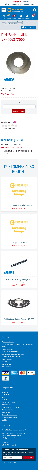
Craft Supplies (6, 364)
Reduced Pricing (8, 342)
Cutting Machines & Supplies (11, 356)
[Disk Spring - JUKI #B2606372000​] (19, 63)
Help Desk (5, 399)
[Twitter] (3, 444)
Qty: (19, 102)
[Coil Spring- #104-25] (18, 226)
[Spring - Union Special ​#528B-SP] (18, 189)
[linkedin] (10, 444)
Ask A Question (30, 27)
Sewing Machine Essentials (10, 351)
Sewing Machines (7, 349)
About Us (5, 392)
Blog (3, 397)
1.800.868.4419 (15, 4)
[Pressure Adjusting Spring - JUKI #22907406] (18, 263)
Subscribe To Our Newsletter (15, 450)
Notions (4, 362)
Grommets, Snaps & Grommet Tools (13, 354)
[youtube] (13, 444)
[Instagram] (8, 444)
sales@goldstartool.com (10, 438)
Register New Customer (9, 415)
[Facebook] (5, 444)
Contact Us (5, 394)
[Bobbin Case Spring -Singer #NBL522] (18, 303)
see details (26, 2)
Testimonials (6, 412)
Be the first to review (6, 131)
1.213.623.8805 (28, 4)
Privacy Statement (7, 410)
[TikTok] (15, 444)
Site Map (4, 420)
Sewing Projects (7, 359)
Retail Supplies (6, 367)
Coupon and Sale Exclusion (10, 407)
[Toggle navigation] (4, 10)
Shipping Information (8, 402)
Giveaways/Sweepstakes (9, 417)
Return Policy (6, 405)
